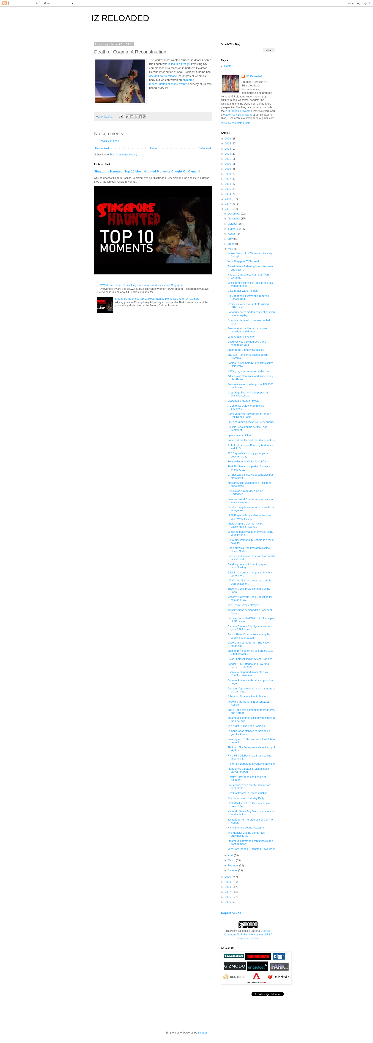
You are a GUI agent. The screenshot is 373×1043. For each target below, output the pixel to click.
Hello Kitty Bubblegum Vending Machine (251, 763)
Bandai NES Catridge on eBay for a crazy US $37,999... (248, 665)
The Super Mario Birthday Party (246, 798)
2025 (228, 143)
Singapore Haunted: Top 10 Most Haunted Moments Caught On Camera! (147, 171)
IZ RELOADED (120, 18)
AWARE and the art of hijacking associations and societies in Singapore (141, 285)
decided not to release (163, 76)
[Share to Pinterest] (144, 116)
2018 (228, 173)
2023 (228, 153)
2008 (228, 886)
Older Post (205, 148)
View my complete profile (235, 123)
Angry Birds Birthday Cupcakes (246, 349)
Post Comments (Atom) (123, 154)
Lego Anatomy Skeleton (241, 336)
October (233, 223)
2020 (228, 163)
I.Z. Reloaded (254, 76)
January (233, 870)
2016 (228, 183)
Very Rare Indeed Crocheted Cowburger (251, 848)
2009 (228, 881)
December (234, 213)
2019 (228, 168)
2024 (228, 148)
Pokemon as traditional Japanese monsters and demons (247, 330)
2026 (228, 138)
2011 (228, 209)
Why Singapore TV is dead (243, 261)
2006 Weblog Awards (237, 111)
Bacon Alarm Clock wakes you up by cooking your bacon (249, 636)
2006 (228, 897)
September (235, 228)
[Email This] (128, 116)
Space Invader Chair (240, 435)
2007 (228, 892)
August (232, 233)
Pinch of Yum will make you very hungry (251, 422)
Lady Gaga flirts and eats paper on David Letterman (248, 394)
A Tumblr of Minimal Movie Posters (248, 696)
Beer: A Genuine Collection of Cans (248, 461)
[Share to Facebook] (140, 116)
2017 (228, 178)
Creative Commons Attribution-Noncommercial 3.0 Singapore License (248, 934)
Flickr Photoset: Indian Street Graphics (250, 659)
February (233, 865)
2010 (228, 876)
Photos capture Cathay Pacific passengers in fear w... (245, 525)
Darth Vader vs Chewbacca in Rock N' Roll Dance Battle (250, 415)
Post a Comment (109, 140)
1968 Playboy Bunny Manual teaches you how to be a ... (249, 517)
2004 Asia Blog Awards (238, 114)
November (234, 218)
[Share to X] (136, 116)
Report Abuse (231, 913)
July (230, 238)
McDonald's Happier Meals (243, 400)
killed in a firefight (179, 64)
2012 (228, 204)
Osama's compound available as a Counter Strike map (248, 674)
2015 (228, 189)
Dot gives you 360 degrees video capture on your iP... (247, 343)
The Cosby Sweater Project (243, 605)
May (231, 249)
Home (153, 148)
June (231, 243)
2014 (228, 194)
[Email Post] (120, 116)
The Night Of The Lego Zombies (246, 726)
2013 (228, 199)
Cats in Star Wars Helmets (243, 290)
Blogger (202, 1032)
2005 (228, 902)
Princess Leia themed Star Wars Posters (251, 440)
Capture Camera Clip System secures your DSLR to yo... (250, 628)
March (232, 860)
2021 (228, 158)
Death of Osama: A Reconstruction (247, 793)
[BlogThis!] (132, 116)
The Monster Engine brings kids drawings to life (246, 834)
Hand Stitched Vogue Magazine (246, 827)
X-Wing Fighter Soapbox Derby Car (248, 371)
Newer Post (102, 148)
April (231, 855)
